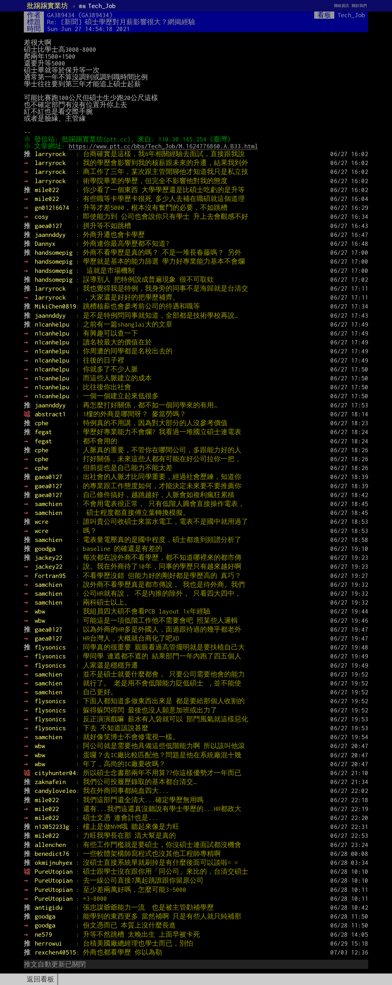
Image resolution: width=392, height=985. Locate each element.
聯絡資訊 (341, 5)
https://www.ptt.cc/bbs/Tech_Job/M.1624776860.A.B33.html (163, 146)
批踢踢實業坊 (47, 5)
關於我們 (359, 5)
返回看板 (40, 979)
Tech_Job (97, 5)
